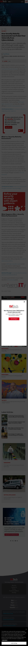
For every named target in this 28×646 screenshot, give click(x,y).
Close (24, 302)
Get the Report (14, 318)
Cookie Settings (14, 643)
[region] (14, 636)
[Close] (26, 629)
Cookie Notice (4, 640)
